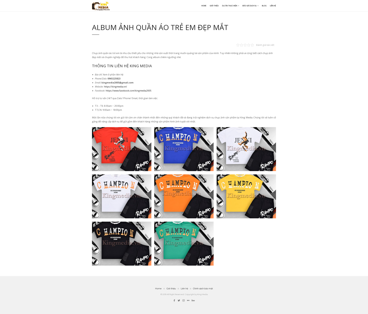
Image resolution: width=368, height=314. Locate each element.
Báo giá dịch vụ (250, 5)
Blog (264, 5)
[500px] (192, 300)
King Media (202, 294)
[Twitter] (179, 300)
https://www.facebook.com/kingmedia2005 (128, 90)
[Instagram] (183, 300)
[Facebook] (174, 300)
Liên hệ (273, 5)
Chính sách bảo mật (203, 288)
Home (203, 5)
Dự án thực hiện (229, 5)
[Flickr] (188, 300)
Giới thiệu (214, 5)
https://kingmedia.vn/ (115, 86)
